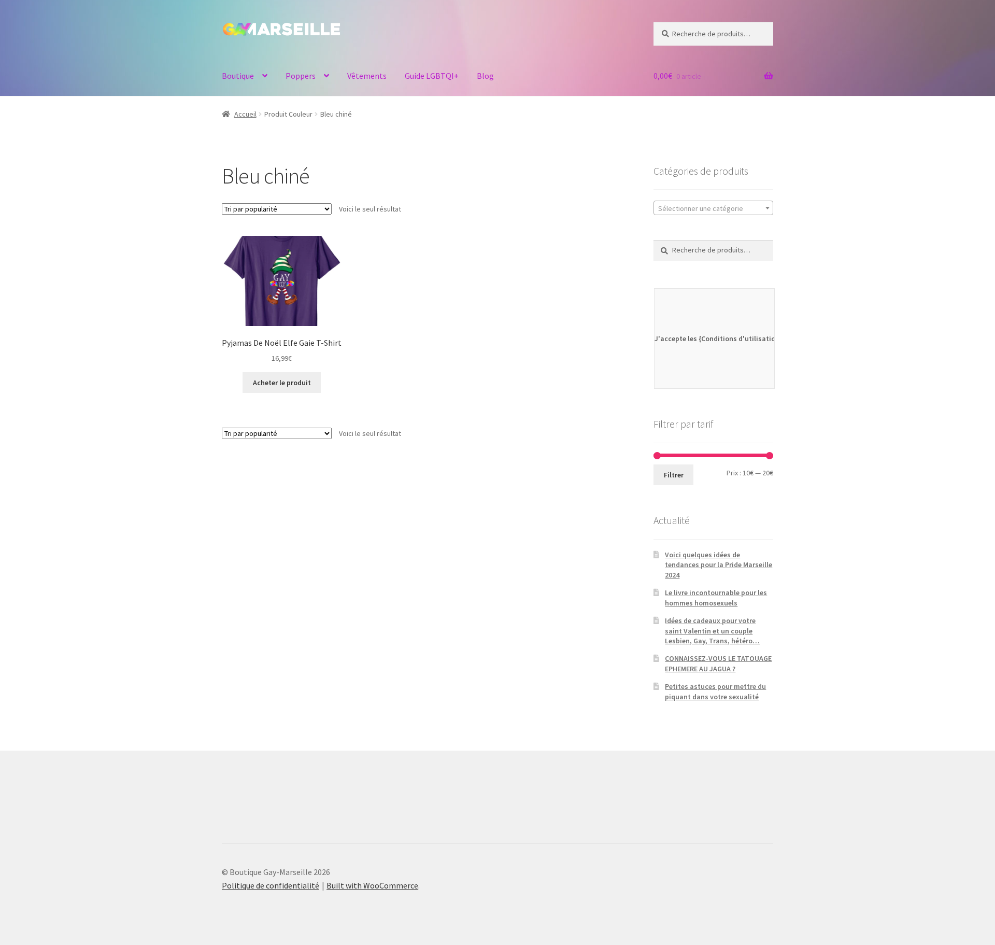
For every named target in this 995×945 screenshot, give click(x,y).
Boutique (238, 75)
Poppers (301, 75)
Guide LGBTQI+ (432, 75)
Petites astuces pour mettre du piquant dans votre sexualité (715, 691)
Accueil (245, 114)
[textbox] (713, 208)
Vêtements (367, 75)
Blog (485, 75)
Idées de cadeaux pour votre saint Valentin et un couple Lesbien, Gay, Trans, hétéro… (712, 631)
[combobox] (713, 208)
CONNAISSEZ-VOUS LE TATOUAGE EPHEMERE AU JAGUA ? (718, 663)
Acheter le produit (282, 382)
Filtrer (674, 474)
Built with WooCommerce (372, 885)
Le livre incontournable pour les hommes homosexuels (716, 598)
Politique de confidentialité (270, 885)
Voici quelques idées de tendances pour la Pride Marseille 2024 (718, 565)
